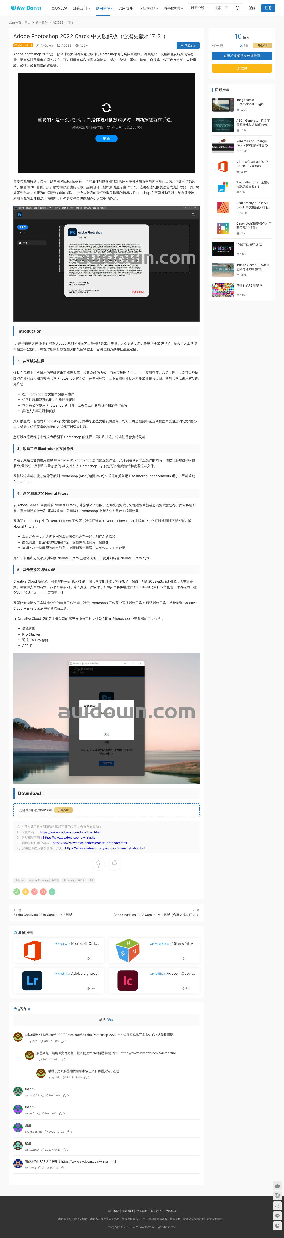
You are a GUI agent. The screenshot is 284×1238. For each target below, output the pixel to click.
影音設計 (80, 8)
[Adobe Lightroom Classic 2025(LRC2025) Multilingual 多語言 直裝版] (32, 980)
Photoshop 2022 (74, 880)
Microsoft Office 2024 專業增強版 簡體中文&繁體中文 (77, 943)
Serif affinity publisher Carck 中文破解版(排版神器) (254, 207)
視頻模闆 (148, 8)
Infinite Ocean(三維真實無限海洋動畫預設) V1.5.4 (253, 269)
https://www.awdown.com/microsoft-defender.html (90, 843)
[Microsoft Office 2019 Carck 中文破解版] (223, 166)
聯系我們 (156, 1211)
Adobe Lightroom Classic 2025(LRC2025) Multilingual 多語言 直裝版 (77, 973)
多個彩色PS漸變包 (249, 285)
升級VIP (63, 810)
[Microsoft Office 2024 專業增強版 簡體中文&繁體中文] (32, 950)
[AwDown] (25, 8)
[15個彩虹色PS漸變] (223, 249)
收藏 (243, 68)
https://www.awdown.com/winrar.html (148, 1053)
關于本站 (113, 1211)
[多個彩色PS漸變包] (223, 290)
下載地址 (190, 45)
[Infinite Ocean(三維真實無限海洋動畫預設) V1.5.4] (223, 270)
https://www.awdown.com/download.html (70, 832)
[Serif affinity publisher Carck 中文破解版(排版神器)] (223, 208)
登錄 (110, 1020)
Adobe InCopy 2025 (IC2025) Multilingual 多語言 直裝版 (173, 973)
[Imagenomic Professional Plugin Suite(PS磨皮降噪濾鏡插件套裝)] (223, 105)
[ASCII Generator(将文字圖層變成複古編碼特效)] (223, 125)
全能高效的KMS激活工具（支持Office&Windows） (173, 943)
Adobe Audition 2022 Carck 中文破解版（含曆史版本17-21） (157, 915)
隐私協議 (171, 1211)
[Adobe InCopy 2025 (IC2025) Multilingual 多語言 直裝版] (127, 980)
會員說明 (141, 1211)
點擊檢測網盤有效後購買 (242, 56)
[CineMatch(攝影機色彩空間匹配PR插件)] (223, 228)
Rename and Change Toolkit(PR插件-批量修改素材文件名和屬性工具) (253, 145)
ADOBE (66, 45)
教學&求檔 (172, 8)
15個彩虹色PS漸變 (249, 244)
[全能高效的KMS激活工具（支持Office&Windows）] (127, 950)
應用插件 (125, 8)
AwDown (47, 45)
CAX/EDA (59, 8)
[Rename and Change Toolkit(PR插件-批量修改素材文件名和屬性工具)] (223, 146)
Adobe (20, 880)
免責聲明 (127, 1211)
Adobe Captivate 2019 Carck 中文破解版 (42, 915)
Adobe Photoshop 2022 (43, 880)
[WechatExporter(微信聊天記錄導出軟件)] (223, 187)
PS (91, 880)
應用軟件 (103, 8)
